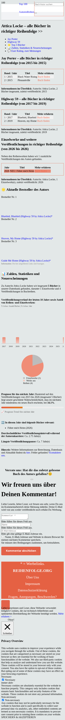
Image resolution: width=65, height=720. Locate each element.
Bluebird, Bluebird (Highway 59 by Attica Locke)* (26, 216)
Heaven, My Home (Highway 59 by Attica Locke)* (27, 238)
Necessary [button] (6, 676)
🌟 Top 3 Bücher (16, 45)
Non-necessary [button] (8, 697)
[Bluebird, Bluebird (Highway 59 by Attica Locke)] (9, 213)
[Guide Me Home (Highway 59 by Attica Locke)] (9, 257)
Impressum (32, 584)
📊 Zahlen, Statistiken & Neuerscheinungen (30, 48)
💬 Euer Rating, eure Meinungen (24, 51)
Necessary (10, 680)
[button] (23, 4)
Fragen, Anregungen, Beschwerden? (32, 597)
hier (28, 452)
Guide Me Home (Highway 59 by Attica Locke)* (26, 260)
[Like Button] (32, 479)
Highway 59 (14, 42)
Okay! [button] (11, 619)
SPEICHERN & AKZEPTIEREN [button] (18, 717)
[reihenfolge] (10, 40)
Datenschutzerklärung (32, 590)
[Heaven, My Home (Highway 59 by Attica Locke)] (9, 235)
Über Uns (32, 577)
